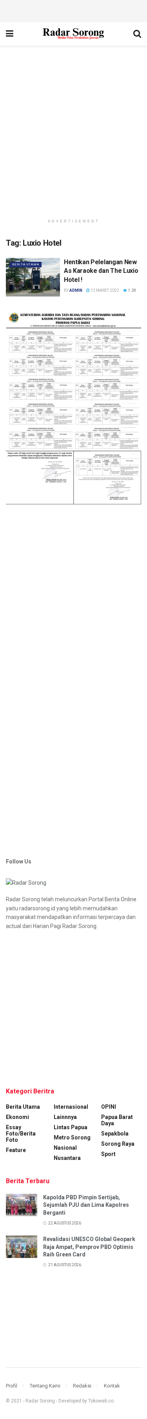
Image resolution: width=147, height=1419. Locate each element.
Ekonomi (17, 1117)
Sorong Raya (117, 1144)
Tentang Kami (45, 1386)
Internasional (71, 1107)
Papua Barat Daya (117, 1120)
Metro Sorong (72, 1137)
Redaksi (82, 1386)
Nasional (65, 1148)
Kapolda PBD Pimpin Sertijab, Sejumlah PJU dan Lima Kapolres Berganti (86, 1205)
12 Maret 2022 (104, 290)
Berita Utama (25, 264)
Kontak (112, 1386)
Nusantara (67, 1158)
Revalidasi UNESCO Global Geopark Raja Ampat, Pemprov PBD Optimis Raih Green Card (89, 1247)
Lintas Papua (70, 1127)
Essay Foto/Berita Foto (21, 1133)
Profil (11, 1386)
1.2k (131, 290)
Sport (108, 1154)
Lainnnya (65, 1117)
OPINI (108, 1107)
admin (75, 290)
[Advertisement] (73, 10)
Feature (16, 1150)
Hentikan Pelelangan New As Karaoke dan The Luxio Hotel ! (101, 270)
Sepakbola (115, 1133)
